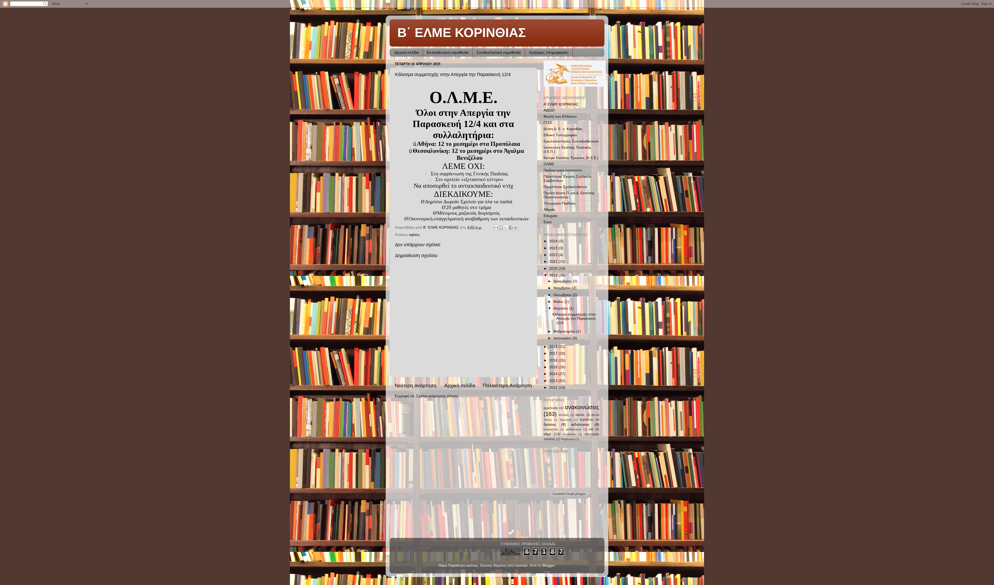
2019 (554, 275)
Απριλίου (561, 308)
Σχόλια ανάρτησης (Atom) (437, 396)
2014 (554, 374)
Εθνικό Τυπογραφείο (560, 135)
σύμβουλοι (569, 434)
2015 (554, 367)
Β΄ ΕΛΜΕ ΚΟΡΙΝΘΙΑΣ (461, 32)
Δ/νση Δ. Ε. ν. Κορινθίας (563, 129)
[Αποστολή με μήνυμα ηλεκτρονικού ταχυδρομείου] (496, 227)
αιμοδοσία (551, 408)
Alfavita (550, 210)
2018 (554, 347)
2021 (554, 262)
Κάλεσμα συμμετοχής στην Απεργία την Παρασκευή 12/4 (574, 318)
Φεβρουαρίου (564, 331)
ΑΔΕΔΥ (549, 110)
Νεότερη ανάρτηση (415, 385)
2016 (554, 360)
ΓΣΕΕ (548, 123)
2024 (554, 241)
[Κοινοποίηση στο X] (505, 227)
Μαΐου (559, 302)
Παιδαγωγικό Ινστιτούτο (563, 170)
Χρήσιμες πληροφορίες (548, 52)
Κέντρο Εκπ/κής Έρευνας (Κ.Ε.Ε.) (571, 158)
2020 (554, 269)
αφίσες (414, 235)
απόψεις (564, 414)
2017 (554, 353)
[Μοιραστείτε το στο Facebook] (510, 227)
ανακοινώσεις (582, 407)
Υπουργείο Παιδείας (560, 203)
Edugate (550, 216)
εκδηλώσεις (580, 424)
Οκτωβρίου (563, 295)
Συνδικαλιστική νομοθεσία (499, 52)
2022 (554, 255)
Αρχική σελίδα (406, 52)
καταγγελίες (551, 429)
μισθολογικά (573, 429)
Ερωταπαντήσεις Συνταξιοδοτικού (571, 141)
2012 (554, 387)
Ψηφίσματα (568, 439)
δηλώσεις (566, 419)
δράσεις (550, 424)
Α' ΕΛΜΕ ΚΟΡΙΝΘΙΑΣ (561, 104)
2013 (554, 381)
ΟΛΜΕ (549, 164)
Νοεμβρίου (562, 288)
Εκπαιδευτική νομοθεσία (448, 52)
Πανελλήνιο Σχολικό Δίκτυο (565, 187)
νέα (591, 429)
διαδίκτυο (586, 420)
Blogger (548, 565)
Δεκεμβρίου (563, 281)
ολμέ (547, 434)
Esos (548, 222)
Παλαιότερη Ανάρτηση (507, 385)
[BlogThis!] (500, 227)
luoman (521, 565)
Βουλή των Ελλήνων (560, 116)
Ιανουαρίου (563, 338)
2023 (554, 248)
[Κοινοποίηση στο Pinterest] (515, 227)
